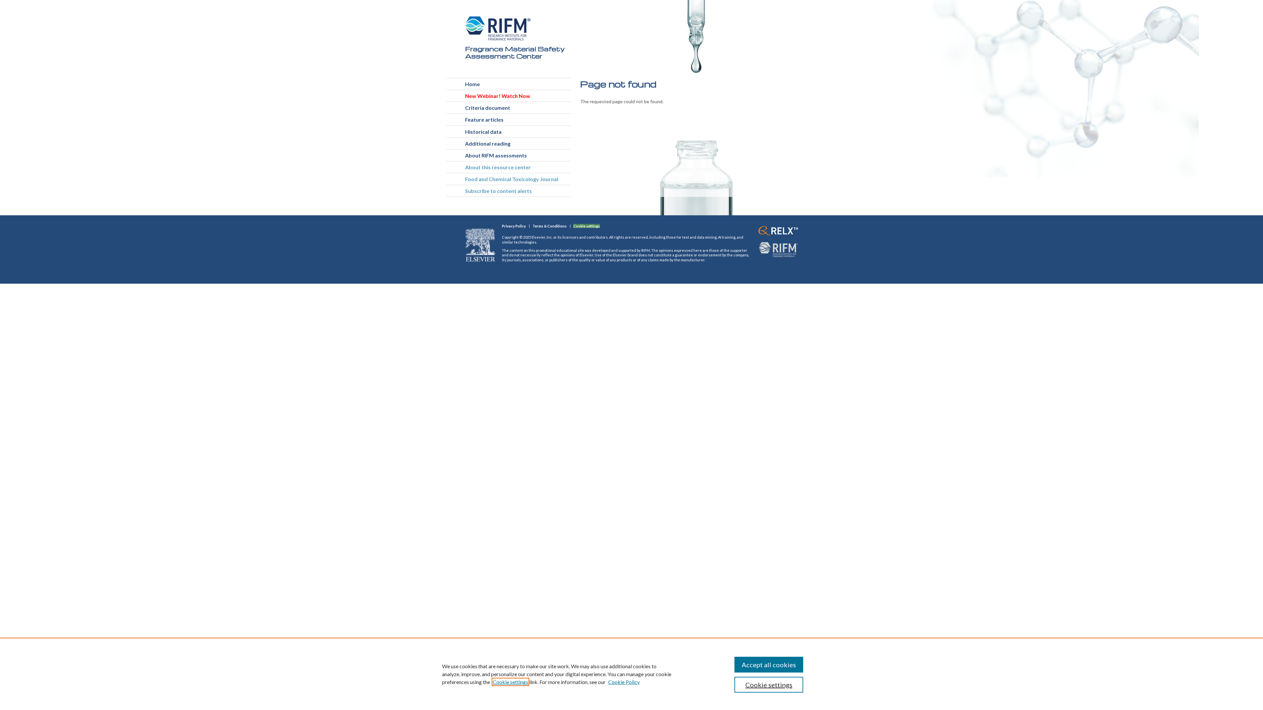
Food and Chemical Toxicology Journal (511, 179)
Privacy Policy (514, 226)
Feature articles (484, 119)
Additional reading (487, 143)
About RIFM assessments (496, 155)
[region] (631, 674)
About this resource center (498, 167)
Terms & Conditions (549, 226)
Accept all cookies (769, 665)
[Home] (498, 28)
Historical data (483, 132)
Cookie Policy (624, 682)
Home (472, 84)
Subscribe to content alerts (498, 191)
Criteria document (487, 108)
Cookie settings (510, 682)
